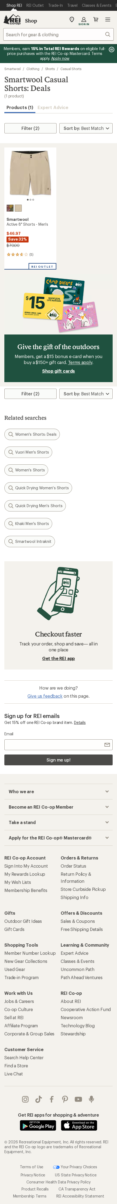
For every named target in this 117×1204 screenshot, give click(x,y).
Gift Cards (14, 929)
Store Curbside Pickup (83, 889)
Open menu (107, 19)
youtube (78, 1099)
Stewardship (73, 1033)
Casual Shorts (70, 69)
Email (8, 733)
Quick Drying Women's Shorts (42, 487)
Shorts (50, 69)
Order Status (73, 865)
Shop (31, 21)
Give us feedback (44, 695)
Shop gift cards (58, 370)
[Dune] (18, 208)
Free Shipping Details (82, 929)
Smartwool (12, 69)
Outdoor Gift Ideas (23, 921)
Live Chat (13, 1073)
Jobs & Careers (19, 1001)
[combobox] (58, 34)
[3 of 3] (33, 199)
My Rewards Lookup (24, 874)
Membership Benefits (25, 890)
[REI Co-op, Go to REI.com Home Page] (12, 19)
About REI (71, 1001)
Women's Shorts (30, 470)
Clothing (32, 69)
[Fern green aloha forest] (10, 208)
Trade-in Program (21, 977)
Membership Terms (30, 1196)
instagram (25, 1099)
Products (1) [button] (20, 107)
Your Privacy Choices (78, 1166)
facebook (51, 1099)
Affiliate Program (21, 1025)
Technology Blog (78, 1025)
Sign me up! (58, 759)
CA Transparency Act (77, 1189)
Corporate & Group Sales (29, 1033)
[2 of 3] (30, 199)
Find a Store (16, 1065)
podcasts (91, 1099)
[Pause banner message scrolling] (111, 49)
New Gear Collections (25, 961)
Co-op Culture (18, 1009)
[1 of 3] (27, 199)
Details (80, 722)
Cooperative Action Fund (86, 1009)
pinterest (65, 1099)
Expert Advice (53, 107)
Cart (95, 19)
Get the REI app (58, 658)
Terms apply (80, 362)
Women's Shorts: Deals (36, 434)
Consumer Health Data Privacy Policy (58, 1182)
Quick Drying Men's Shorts (39, 505)
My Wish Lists (17, 882)
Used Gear (14, 969)
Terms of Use (31, 1166)
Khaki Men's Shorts (32, 523)
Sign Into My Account (26, 865)
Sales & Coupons (78, 921)
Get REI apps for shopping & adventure (58, 1114)
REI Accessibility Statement (80, 1196)
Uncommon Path (77, 969)
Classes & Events (77, 961)
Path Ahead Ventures (82, 977)
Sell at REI (14, 1017)
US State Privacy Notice (75, 1175)
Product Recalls (35, 1189)
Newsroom (72, 1017)
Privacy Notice (33, 1175)
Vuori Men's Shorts (32, 452)
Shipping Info (74, 897)
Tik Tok (38, 1099)
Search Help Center (24, 1057)
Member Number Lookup (30, 953)
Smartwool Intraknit (33, 541)
